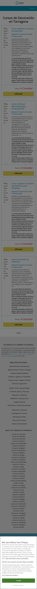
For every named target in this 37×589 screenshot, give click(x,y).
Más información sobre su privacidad (17, 558)
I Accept (18, 580)
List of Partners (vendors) (10, 575)
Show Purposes (18, 585)
